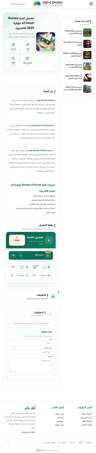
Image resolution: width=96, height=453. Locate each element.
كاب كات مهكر (87, 414)
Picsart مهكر (87, 421)
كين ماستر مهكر (86, 417)
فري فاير (60, 417)
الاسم (50, 339)
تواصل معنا (62, 442)
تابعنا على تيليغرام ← (27, 432)
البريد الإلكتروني (48, 348)
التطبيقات (89, 442)
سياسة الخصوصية (49, 442)
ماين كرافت (59, 414)
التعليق (50, 357)
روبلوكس (60, 421)
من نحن (72, 442)
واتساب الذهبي (87, 425)
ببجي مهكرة (59, 425)
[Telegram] (6, 442)
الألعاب (80, 442)
